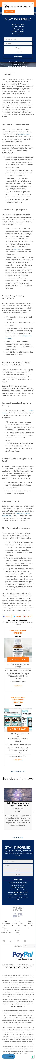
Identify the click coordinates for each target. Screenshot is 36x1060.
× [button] (32, 4)
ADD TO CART (18, 659)
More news (18, 838)
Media (5, 925)
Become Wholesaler (6, 932)
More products (18, 771)
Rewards (18, 935)
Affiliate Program (6, 928)
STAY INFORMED (18, 847)
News (17, 932)
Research (17, 930)
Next (33, 811)
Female (19, 52)
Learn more (9, 11)
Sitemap (30, 928)
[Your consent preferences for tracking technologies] (32, 1056)
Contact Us (30, 923)
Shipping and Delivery (29, 925)
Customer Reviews (18, 923)
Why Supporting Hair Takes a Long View (18, 804)
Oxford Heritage (6, 923)
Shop (29, 921)
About (5, 921)
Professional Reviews (17, 925)
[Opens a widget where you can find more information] (8, 1056)
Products (17, 921)
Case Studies (17, 928)
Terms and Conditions (24, 968)
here (26, 1053)
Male (19, 48)
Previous (2, 811)
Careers (6, 930)
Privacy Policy (13, 968)
